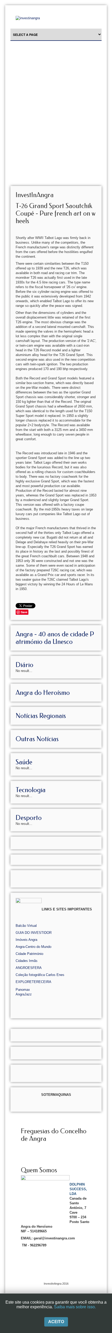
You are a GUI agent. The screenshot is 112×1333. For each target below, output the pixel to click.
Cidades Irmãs (27, 961)
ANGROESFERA (29, 968)
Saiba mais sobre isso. (75, 1307)
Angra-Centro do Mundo (33, 947)
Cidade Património (29, 954)
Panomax (23, 990)
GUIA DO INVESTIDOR (34, 933)
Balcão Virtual (26, 926)
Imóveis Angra (26, 940)
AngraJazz (24, 994)
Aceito (56, 1321)
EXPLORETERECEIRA (33, 982)
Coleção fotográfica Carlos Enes (40, 975)
